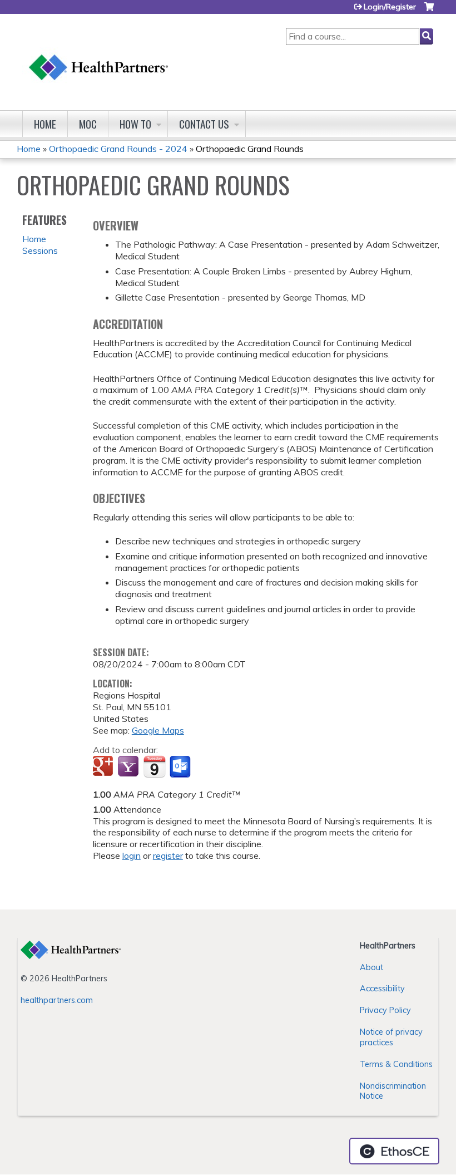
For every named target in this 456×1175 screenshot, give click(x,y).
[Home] (99, 56)
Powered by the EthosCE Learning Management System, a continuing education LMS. (394, 1151)
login (131, 855)
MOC (88, 124)
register (168, 855)
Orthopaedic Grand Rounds (250, 148)
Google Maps (158, 730)
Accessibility (382, 989)
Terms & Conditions (396, 1064)
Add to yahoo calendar (129, 767)
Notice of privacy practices (391, 1037)
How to (135, 124)
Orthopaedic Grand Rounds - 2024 (118, 148)
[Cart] (429, 11)
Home (45, 124)
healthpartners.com (57, 1000)
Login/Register (390, 7)
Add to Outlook (181, 767)
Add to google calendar (104, 767)
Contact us (204, 124)
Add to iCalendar (154, 766)
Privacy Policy (385, 1010)
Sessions (40, 250)
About (371, 967)
